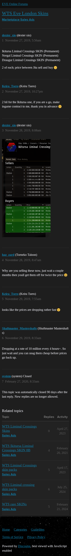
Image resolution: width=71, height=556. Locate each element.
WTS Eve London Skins (25, 13)
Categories (20, 529)
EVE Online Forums (15, 4)
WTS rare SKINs (14, 504)
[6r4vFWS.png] (26, 188)
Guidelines (37, 529)
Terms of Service (12, 537)
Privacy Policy (36, 537)
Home (6, 529)
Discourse (24, 546)
